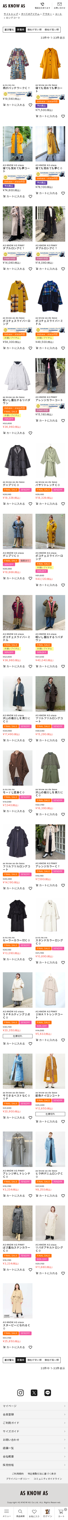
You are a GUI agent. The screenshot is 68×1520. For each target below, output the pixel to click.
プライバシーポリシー (18, 1478)
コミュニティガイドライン (48, 1478)
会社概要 (8, 1456)
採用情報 (8, 1464)
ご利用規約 (18, 1473)
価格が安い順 (34, 29)
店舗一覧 (8, 1448)
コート (58, 14)
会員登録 (8, 1414)
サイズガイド (11, 1431)
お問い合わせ (11, 1439)
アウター (47, 14)
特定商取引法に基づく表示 (42, 1473)
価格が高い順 (52, 29)
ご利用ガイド (11, 1422)
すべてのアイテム (30, 14)
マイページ (10, 1406)
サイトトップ (11, 14)
